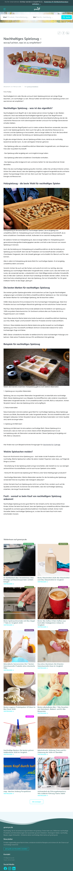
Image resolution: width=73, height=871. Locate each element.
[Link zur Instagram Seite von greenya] (9, 861)
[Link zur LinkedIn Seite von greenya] (14, 861)
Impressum (31, 867)
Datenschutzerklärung (43, 867)
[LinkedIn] (67, 33)
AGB (53, 867)
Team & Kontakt (9, 852)
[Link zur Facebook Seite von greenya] (5, 861)
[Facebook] (63, 33)
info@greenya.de (9, 850)
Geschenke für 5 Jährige (49, 440)
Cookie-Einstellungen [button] (63, 867)
